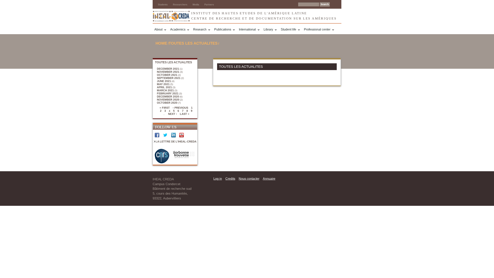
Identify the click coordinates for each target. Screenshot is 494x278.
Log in (217, 178)
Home (161, 43)
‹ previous (180, 107)
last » (184, 113)
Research (199, 29)
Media (196, 4)
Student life (288, 29)
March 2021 (165, 90)
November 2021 (168, 71)
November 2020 (168, 99)
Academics (177, 29)
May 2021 (163, 84)
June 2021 (164, 81)
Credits (230, 178)
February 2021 (167, 93)
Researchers (180, 4)
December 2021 (168, 68)
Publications (222, 29)
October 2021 (167, 74)
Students (163, 4)
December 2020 (168, 96)
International (247, 29)
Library (268, 29)
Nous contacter (249, 178)
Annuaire (269, 178)
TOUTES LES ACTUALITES (193, 43)
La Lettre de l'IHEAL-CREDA (176, 141)
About (158, 29)
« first (165, 107)
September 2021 (168, 78)
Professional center (317, 29)
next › (172, 113)
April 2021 (164, 87)
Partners (209, 4)
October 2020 (167, 102)
